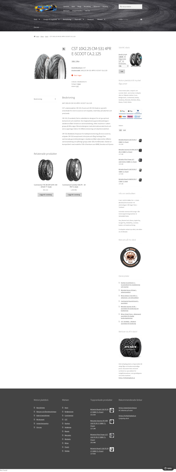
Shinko (67, 451)
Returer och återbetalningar (46, 412)
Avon (66, 408)
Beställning (87, 6)
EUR (124, 130)
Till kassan (97, 6)
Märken (100, 19)
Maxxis (67, 431)
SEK (120, 130)
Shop (42, 36)
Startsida (66, 6)
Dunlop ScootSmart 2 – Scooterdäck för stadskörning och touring (130, 285)
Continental (69, 415)
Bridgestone (69, 412)
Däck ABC (78, 19)
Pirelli (67, 447)
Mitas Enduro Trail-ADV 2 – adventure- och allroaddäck (130, 297)
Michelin (68, 439)
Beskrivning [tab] (38, 99)
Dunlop (67, 423)
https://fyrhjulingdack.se (127, 378)
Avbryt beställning (43, 415)
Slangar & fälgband (50, 19)
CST (77, 86)
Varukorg (105, 6)
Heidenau (68, 427)
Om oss (87, 11)
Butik (73, 6)
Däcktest (90, 19)
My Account (40, 419)
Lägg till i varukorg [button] (46, 195)
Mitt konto (66, 11)
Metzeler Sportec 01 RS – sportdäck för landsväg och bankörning (130, 309)
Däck (35, 19)
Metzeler (68, 435)
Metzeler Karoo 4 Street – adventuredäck (129, 291)
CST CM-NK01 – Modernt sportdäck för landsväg (128, 322)
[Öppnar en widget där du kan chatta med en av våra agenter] (168, 468)
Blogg (79, 6)
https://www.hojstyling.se (128, 408)
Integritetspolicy (77, 11)
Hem (37, 36)
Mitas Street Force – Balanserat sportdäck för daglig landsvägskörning (131, 316)
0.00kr (123, 19)
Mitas (67, 443)
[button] (63, 49)
